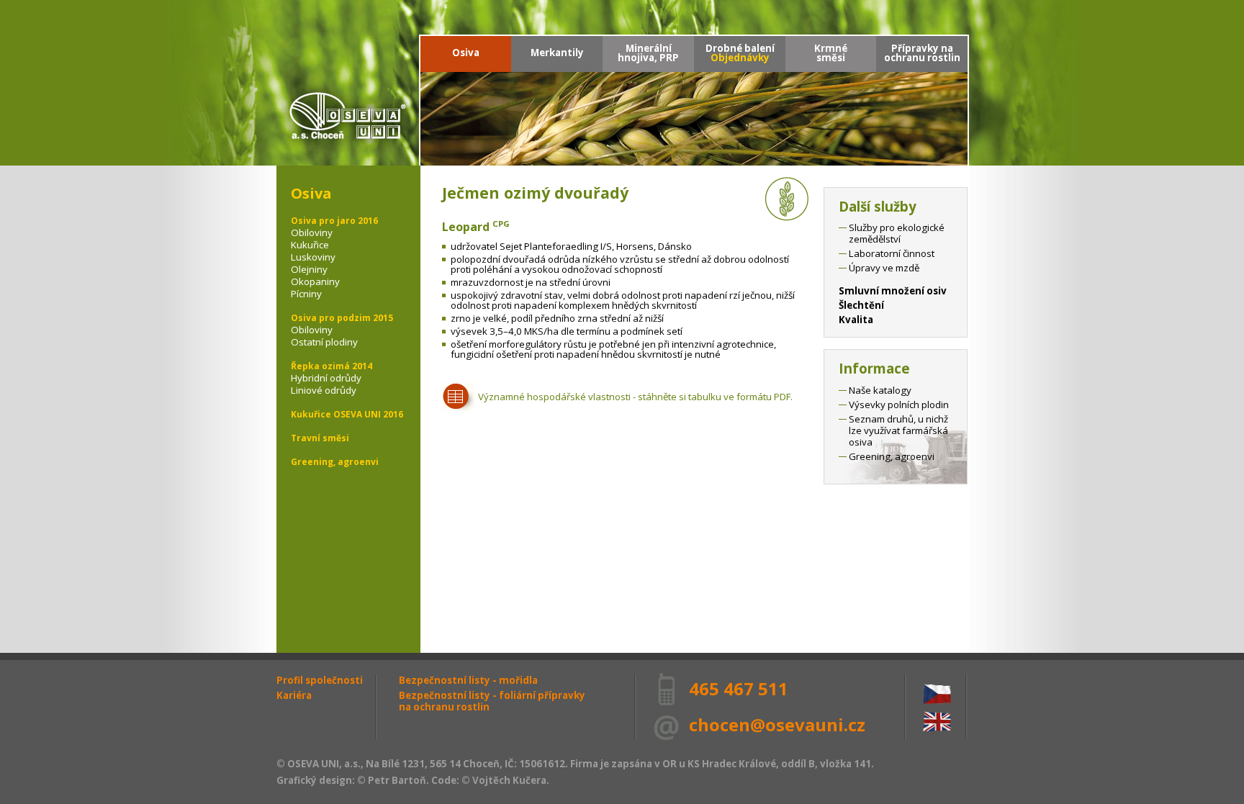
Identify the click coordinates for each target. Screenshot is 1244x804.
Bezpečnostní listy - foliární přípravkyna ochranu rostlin (492, 701)
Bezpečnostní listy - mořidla (468, 680)
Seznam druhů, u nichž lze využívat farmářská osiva (898, 430)
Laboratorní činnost (891, 253)
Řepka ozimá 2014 (331, 366)
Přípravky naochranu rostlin (922, 53)
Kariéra (294, 695)
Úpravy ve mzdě (884, 267)
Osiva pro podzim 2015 (342, 318)
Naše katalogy (880, 390)
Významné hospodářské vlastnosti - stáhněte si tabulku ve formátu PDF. (635, 396)
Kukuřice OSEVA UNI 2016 (347, 414)
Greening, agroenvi (335, 462)
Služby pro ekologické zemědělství (897, 233)
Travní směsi (320, 438)
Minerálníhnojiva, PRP (648, 53)
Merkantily (557, 52)
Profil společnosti (319, 680)
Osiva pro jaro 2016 (334, 220)
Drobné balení (740, 53)
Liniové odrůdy (323, 390)
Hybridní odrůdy (326, 377)
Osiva (465, 52)
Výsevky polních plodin (899, 404)
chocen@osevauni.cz (777, 724)
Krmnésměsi (830, 53)
